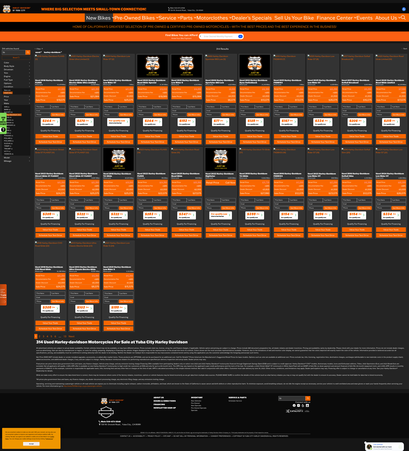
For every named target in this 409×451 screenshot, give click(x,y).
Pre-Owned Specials (198, 408)
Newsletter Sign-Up (165, 408)
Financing (159, 404)
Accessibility (139, 436)
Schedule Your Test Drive (50, 142)
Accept (31, 444)
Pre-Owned (195, 403)
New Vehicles (196, 401)
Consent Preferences (220, 436)
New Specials (196, 406)
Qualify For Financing (50, 130)
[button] (404, 9)
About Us (159, 397)
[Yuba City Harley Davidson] (16, 9)
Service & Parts (237, 397)
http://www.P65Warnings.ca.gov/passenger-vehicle (82, 386)
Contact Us (125, 436)
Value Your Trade (50, 136)
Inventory (197, 397)
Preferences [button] (49, 439)
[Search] (28, 52)
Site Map (167, 436)
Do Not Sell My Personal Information (190, 436)
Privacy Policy (154, 436)
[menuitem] (16, 90)
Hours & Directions (165, 401)
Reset (15, 58)
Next (71, 336)
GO (240, 36)
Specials (194, 410)
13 (65, 336)
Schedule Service (235, 401)
